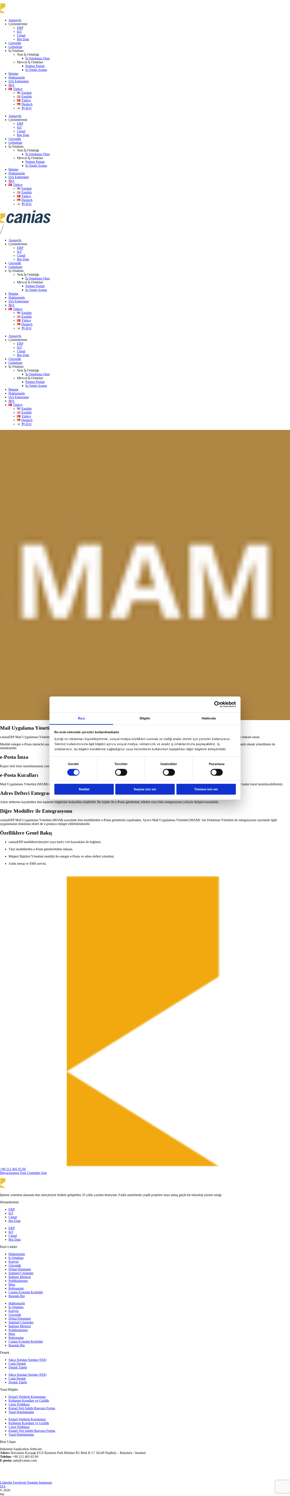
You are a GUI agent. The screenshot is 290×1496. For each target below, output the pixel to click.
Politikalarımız (18, 1281)
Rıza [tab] (81, 718)
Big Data (23, 39)
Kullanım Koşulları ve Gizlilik (28, 1400)
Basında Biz (16, 1296)
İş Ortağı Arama (36, 70)
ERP (20, 28)
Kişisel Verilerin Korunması (27, 1397)
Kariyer (13, 1261)
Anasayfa (14, 20)
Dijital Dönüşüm (19, 1269)
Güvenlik (14, 43)
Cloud (21, 35)
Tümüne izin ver (206, 789)
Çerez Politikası (19, 1404)
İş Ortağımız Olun (37, 58)
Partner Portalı (35, 66)
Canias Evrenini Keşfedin (25, 1292)
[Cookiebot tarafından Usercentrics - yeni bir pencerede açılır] (217, 704)
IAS (3, 1486)
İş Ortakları (16, 1258)
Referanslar (16, 1288)
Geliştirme (15, 47)
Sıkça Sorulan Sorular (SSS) (27, 1360)
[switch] (121, 772)
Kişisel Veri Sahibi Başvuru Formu (31, 1408)
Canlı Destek (17, 1363)
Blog (11, 1284)
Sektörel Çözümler (21, 1273)
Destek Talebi (17, 1367)
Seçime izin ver (145, 789)
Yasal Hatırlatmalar (21, 1412)
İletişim (13, 73)
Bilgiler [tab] (145, 718)
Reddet (84, 789)
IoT (19, 31)
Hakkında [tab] (209, 718)
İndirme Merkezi (19, 1277)
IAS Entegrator (18, 81)
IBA (11, 85)
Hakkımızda (16, 77)
